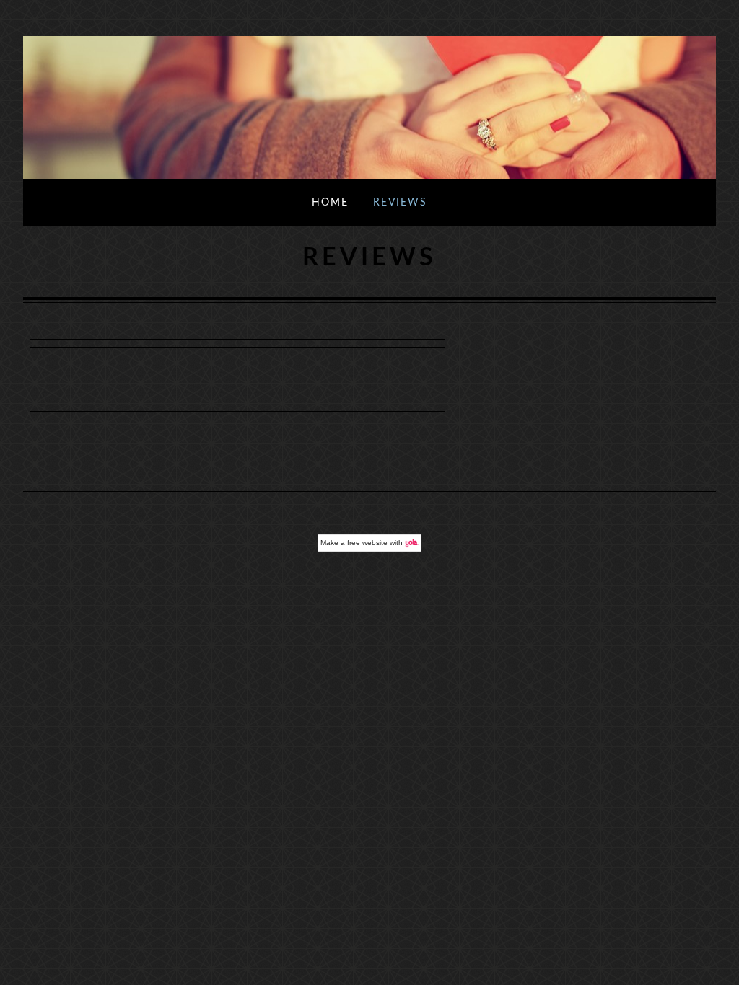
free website (367, 543)
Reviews (400, 202)
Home (330, 202)
